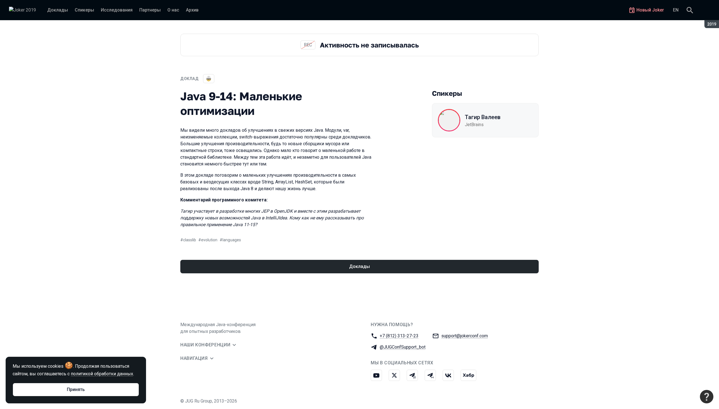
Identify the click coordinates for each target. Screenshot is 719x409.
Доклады (359, 266)
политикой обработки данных (102, 373)
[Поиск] (689, 10)
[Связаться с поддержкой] (706, 396)
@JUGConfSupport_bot (403, 347)
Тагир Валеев (482, 117)
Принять (76, 389)
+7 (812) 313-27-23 (399, 335)
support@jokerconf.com (464, 335)
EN (676, 10)
